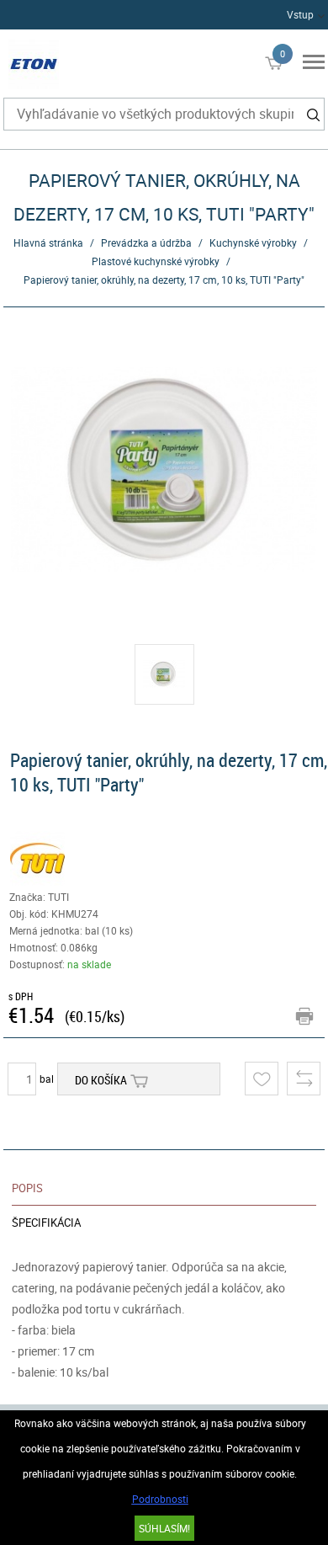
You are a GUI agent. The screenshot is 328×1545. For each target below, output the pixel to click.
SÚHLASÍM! (164, 1528)
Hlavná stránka (48, 242)
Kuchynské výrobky (253, 242)
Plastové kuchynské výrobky (156, 261)
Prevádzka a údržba (146, 242)
